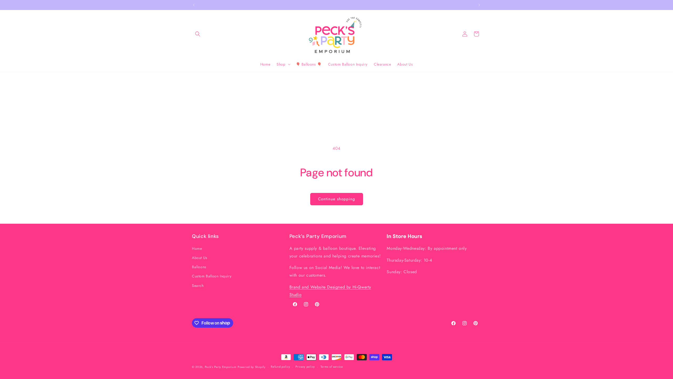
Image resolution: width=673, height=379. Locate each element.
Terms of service (331, 367)
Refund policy (280, 367)
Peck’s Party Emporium (221, 367)
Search (198, 285)
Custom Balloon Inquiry (211, 276)
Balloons (199, 267)
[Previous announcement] (194, 5)
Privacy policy (305, 367)
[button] (197, 34)
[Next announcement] (479, 5)
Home (197, 248)
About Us (199, 257)
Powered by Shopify (252, 367)
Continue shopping (336, 199)
